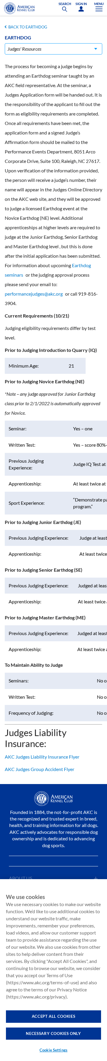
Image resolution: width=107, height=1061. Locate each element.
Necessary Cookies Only (53, 1033)
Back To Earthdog (27, 27)
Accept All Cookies (53, 1016)
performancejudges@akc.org (34, 293)
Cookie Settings (53, 1050)
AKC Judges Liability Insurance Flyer (42, 756)
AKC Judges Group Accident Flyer (39, 769)
